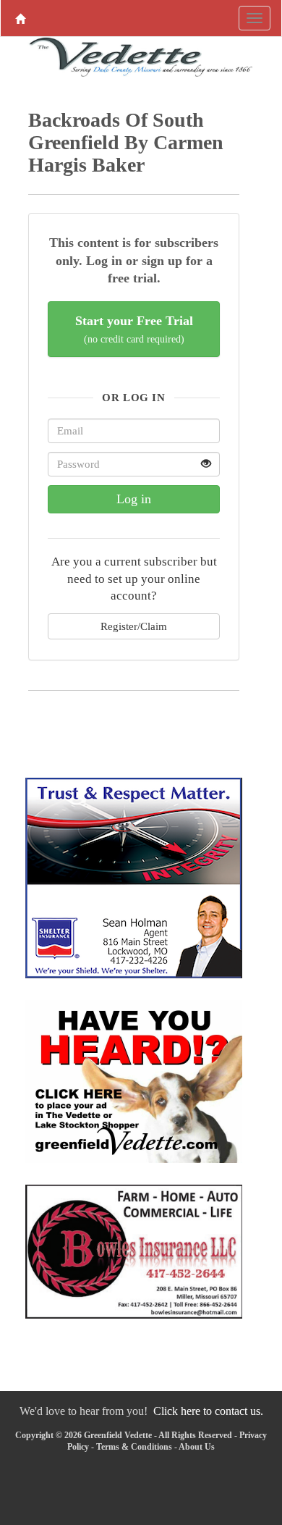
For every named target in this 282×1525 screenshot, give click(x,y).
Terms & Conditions (134, 1447)
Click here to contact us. (208, 1411)
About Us (197, 1447)
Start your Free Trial (134, 329)
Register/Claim (134, 626)
